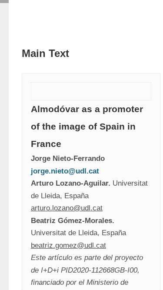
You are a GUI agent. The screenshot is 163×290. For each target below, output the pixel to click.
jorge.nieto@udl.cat (65, 171)
